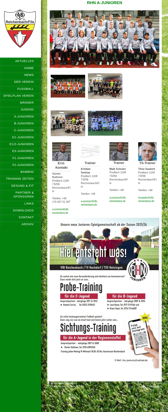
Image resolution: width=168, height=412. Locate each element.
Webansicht (156, 386)
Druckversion (57, 383)
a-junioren (57, 209)
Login (159, 383)
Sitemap (70, 383)
